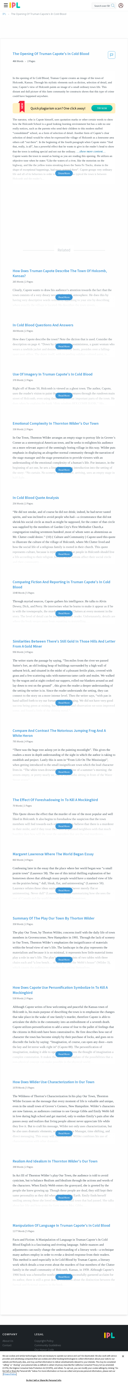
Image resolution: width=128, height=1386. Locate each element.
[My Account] (122, 5)
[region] (64, 1368)
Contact (7, 1345)
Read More (63, 297)
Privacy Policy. (9, 1374)
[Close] (123, 1356)
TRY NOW (102, 108)
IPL (4, 14)
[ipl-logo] (14, 6)
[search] (113, 6)
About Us (7, 1341)
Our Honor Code (44, 1349)
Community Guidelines (47, 1345)
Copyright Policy (43, 1341)
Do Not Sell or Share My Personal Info (44, 1380)
